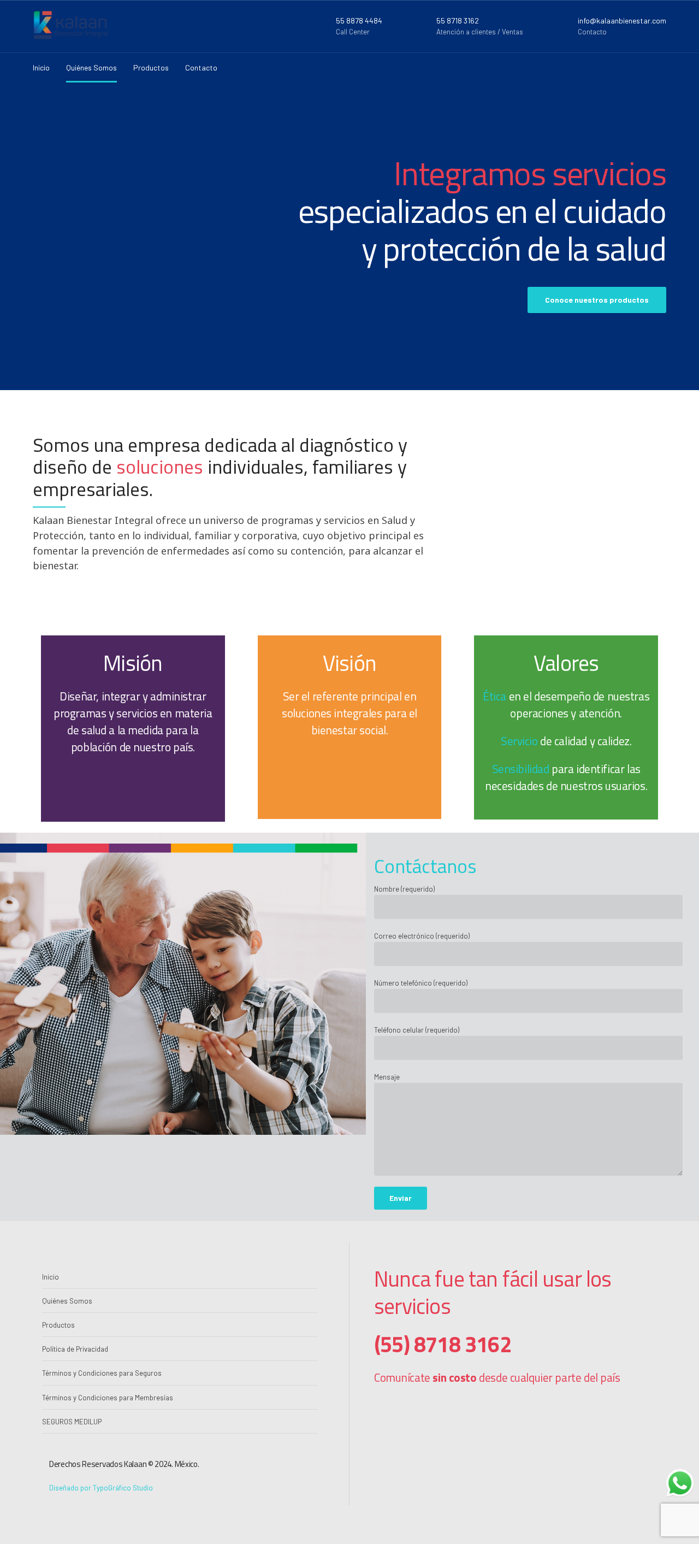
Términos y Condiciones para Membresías (107, 1397)
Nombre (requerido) (404, 889)
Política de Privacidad (75, 1349)
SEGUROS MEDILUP (72, 1421)
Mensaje (387, 1076)
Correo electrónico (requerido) (422, 936)
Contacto (201, 67)
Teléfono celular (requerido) (416, 1030)
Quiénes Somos (91, 67)
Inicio (41, 67)
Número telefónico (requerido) (420, 983)
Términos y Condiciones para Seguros (102, 1373)
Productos (151, 67)
